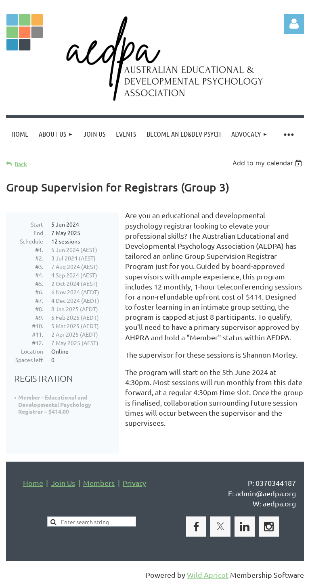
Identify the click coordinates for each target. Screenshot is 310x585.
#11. (37, 334)
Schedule (31, 241)
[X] (220, 526)
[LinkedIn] (245, 526)
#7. (39, 300)
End (38, 232)
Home (33, 483)
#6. (39, 292)
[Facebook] (196, 526)
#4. (39, 275)
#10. (37, 325)
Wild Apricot (207, 574)
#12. (37, 342)
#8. (39, 308)
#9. (39, 317)
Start (37, 224)
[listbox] (268, 163)
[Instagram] (269, 526)
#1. (39, 249)
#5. (39, 283)
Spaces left (29, 359)
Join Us (63, 483)
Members (99, 483)
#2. (39, 258)
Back (21, 164)
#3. (39, 266)
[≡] (288, 134)
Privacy (134, 483)
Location (32, 351)
